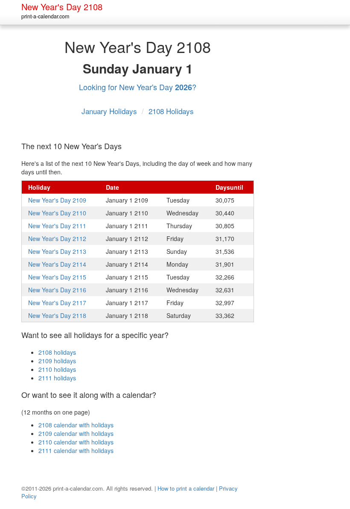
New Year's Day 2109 (57, 200)
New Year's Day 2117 (57, 302)
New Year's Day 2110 (57, 213)
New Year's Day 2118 (57, 315)
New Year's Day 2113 (57, 251)
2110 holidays (57, 369)
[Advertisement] (301, 162)
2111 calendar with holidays (76, 450)
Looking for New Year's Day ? (137, 86)
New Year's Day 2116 (57, 289)
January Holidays (110, 111)
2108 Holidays (171, 111)
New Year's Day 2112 (57, 238)
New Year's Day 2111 (57, 225)
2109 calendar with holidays (76, 433)
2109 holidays (57, 360)
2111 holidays (57, 378)
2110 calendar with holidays (76, 442)
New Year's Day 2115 (57, 277)
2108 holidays (57, 352)
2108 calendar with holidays (76, 425)
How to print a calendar (186, 488)
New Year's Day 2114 (57, 264)
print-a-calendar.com (45, 16)
